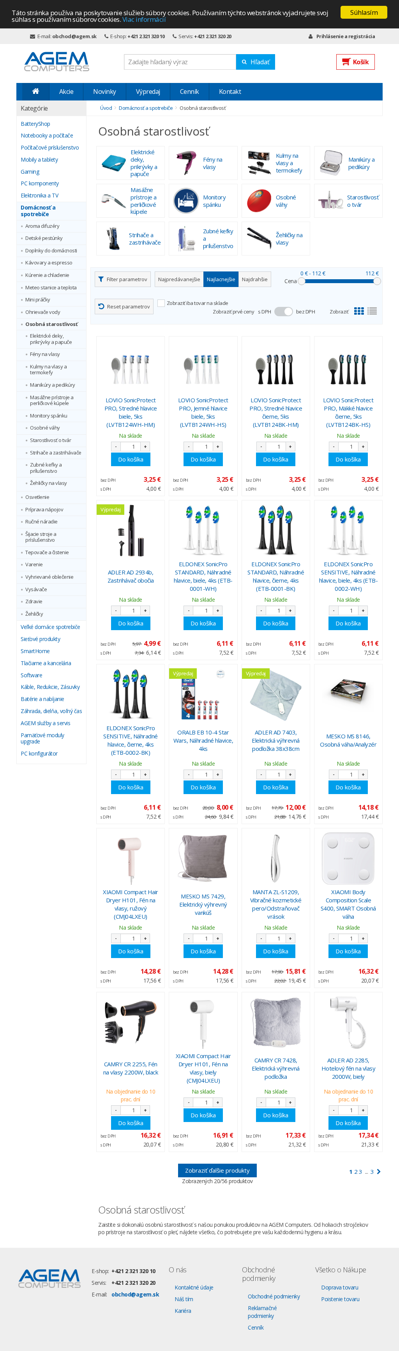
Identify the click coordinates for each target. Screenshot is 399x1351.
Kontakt (230, 91)
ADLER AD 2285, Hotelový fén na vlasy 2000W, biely (348, 1068)
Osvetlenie (37, 497)
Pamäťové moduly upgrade (42, 738)
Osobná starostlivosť (51, 324)
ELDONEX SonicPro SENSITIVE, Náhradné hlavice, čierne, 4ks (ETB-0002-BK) (130, 740)
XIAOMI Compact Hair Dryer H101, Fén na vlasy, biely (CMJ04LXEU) (203, 1068)
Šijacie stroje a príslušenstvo (40, 537)
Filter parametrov (127, 279)
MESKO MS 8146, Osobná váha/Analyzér (348, 740)
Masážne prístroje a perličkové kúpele (52, 401)
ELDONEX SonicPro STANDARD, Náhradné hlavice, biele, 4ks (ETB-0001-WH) (203, 576)
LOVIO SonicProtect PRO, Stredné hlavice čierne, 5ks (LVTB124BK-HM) (275, 412)
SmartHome (35, 651)
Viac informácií (144, 19)
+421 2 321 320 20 (212, 36)
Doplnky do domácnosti (51, 251)
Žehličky (34, 614)
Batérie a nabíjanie (42, 699)
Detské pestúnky (44, 238)
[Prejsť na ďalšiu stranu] (379, 1171)
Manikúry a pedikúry (52, 385)
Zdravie (33, 602)
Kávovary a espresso (48, 263)
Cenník (189, 91)
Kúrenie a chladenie (47, 275)
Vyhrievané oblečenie (49, 577)
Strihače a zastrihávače (55, 453)
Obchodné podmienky (274, 1296)
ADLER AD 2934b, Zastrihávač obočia (131, 576)
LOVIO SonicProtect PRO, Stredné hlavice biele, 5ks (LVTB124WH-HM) (130, 412)
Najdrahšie (255, 279)
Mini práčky (37, 300)
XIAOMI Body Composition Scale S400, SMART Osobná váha (348, 904)
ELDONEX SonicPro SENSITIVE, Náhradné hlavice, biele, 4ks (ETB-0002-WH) (348, 576)
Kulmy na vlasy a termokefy (48, 370)
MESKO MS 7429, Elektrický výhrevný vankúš (203, 904)
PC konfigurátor (39, 753)
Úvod (106, 107)
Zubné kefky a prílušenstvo (46, 468)
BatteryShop (35, 124)
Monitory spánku (48, 416)
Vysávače (36, 590)
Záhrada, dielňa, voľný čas (51, 711)
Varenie (34, 565)
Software (31, 675)
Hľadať (260, 62)
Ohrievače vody (42, 312)
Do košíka (130, 459)
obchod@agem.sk (74, 36)
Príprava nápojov (44, 510)
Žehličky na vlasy (48, 483)
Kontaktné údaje (194, 1287)
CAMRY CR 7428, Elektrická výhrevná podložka (276, 1068)
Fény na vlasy (45, 354)
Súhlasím (364, 12)
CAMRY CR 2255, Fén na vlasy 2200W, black (130, 1068)
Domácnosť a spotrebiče (38, 211)
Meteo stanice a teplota (51, 288)
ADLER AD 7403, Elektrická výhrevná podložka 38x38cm (276, 740)
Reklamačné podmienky (262, 1311)
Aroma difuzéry (42, 226)
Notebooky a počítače (47, 135)
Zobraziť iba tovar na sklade (197, 302)
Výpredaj (148, 91)
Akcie (66, 91)
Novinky (104, 91)
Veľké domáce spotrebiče (50, 627)
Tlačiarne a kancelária (46, 663)
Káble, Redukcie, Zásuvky (50, 687)
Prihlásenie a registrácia (345, 36)
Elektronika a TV (39, 195)
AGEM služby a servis (45, 723)
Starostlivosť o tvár (50, 440)
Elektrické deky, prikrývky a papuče (51, 339)
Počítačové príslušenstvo (50, 147)
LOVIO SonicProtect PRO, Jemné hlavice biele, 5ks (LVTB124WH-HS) (203, 412)
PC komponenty (40, 183)
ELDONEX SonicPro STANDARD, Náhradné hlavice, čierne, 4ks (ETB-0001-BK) (275, 576)
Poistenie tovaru (340, 1299)
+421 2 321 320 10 (146, 36)
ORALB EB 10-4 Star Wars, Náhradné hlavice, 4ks (203, 740)
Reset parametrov (128, 306)
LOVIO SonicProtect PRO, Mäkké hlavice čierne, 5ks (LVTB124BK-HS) (348, 412)
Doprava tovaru (339, 1287)
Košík (361, 62)
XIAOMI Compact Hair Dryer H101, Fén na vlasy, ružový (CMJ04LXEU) (130, 904)
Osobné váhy (45, 428)
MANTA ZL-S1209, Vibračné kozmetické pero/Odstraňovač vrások (276, 904)
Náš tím (184, 1299)
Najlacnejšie (221, 279)
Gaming (30, 172)
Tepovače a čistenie (47, 553)
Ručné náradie (41, 522)
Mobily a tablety (39, 160)
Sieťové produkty (40, 639)
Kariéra (183, 1310)
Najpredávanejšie (179, 279)
